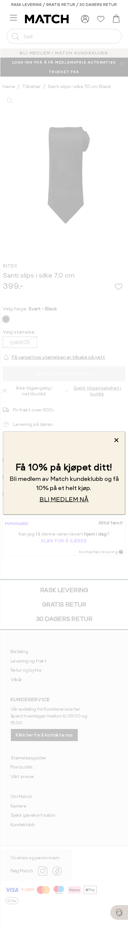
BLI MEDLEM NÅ (64, 499)
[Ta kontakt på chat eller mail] (119, 912)
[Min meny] (85, 19)
